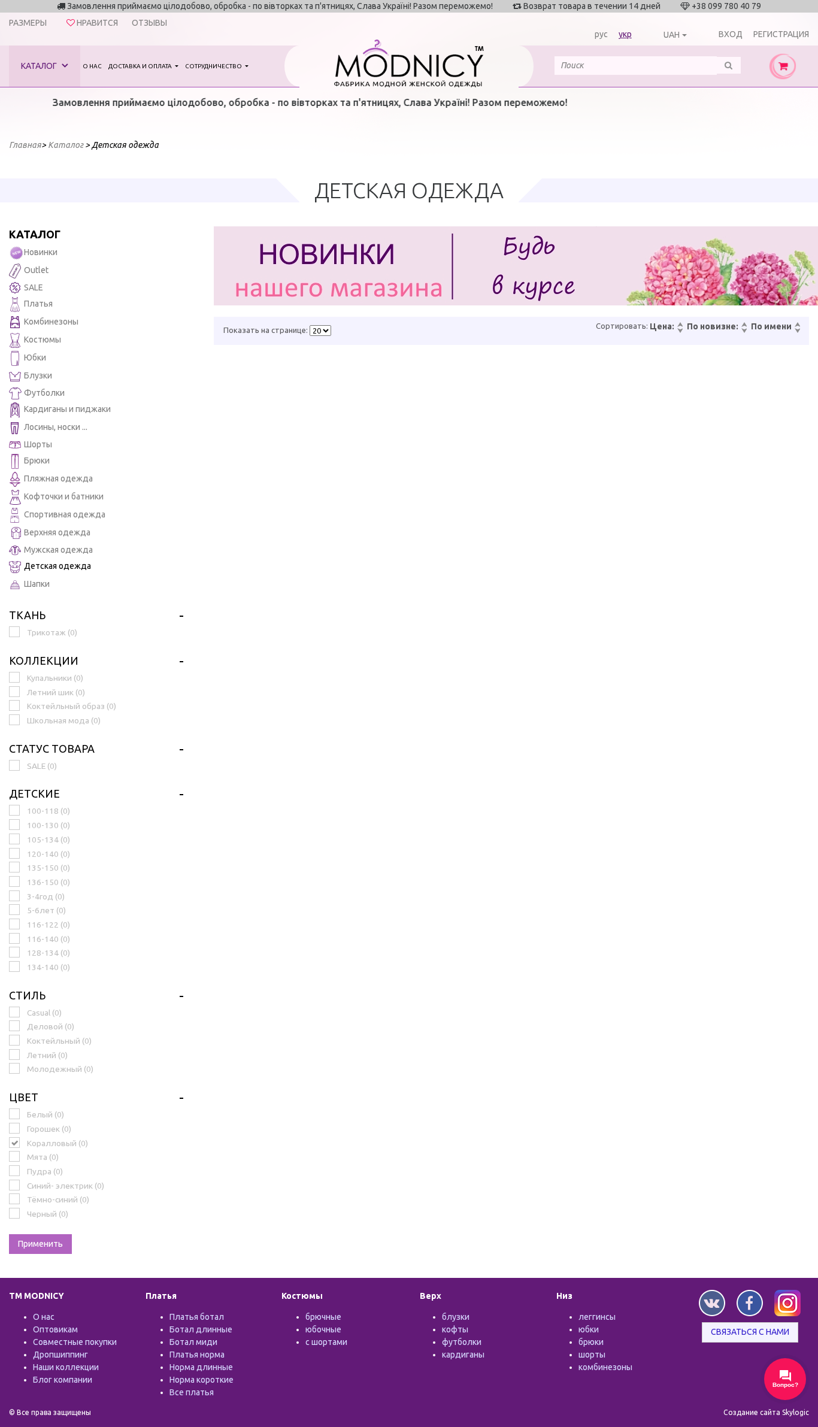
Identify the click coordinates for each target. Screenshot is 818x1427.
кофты (455, 1329)
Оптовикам (55, 1329)
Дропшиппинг (60, 1354)
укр (625, 34)
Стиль (27, 995)
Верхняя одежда (57, 532)
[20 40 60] (320, 330)
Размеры (28, 23)
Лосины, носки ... (55, 427)
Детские (34, 793)
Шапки (37, 584)
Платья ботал (196, 1317)
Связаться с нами (750, 1332)
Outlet (36, 270)
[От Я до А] (797, 331)
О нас (92, 66)
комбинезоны (605, 1367)
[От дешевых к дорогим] (680, 325)
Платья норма (197, 1354)
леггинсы (597, 1317)
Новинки (40, 252)
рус (601, 34)
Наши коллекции (66, 1367)
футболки (461, 1342)
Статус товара (52, 749)
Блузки (38, 375)
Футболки (44, 393)
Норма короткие (201, 1379)
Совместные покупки (75, 1342)
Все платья (191, 1392)
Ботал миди (193, 1342)
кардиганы (463, 1354)
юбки (588, 1329)
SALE (33, 287)
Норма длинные (201, 1367)
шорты (591, 1354)
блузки (455, 1317)
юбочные (323, 1329)
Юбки (35, 357)
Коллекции (43, 660)
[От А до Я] (797, 325)
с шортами (326, 1342)
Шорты (38, 444)
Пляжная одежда (58, 478)
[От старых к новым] (744, 331)
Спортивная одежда (64, 514)
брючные (323, 1317)
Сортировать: (622, 326)
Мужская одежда (58, 550)
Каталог (40, 66)
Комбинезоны (51, 321)
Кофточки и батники (64, 496)
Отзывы (149, 23)
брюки (591, 1342)
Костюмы (42, 339)
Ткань (27, 615)
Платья (38, 303)
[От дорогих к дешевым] (680, 331)
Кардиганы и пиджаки (67, 409)
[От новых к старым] (744, 325)
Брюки (37, 460)
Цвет (23, 1097)
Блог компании (62, 1379)
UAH (672, 35)
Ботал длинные (200, 1329)
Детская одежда (57, 566)
